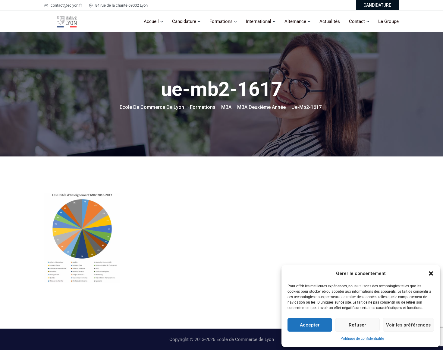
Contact (357, 21)
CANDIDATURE (377, 5)
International (258, 21)
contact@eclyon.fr (66, 5)
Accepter (310, 325)
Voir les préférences (408, 325)
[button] (431, 273)
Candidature (184, 21)
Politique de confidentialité (362, 338)
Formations (221, 21)
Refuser (357, 325)
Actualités (329, 21)
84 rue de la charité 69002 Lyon (121, 5)
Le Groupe (388, 21)
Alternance (295, 21)
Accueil (151, 21)
